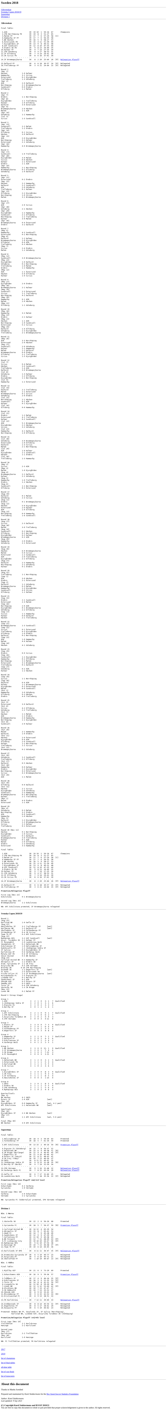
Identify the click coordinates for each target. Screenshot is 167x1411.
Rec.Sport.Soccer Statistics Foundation (63, 1394)
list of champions (8, 1358)
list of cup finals (7, 1372)
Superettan (5, 14)
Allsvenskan (6, 10)
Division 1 (5, 17)
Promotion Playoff (69, 1145)
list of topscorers (7, 1376)
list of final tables (8, 1363)
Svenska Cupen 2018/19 (11, 12)
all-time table (6, 1367)
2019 (3, 1354)
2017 (3, 1349)
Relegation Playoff (70, 60)
